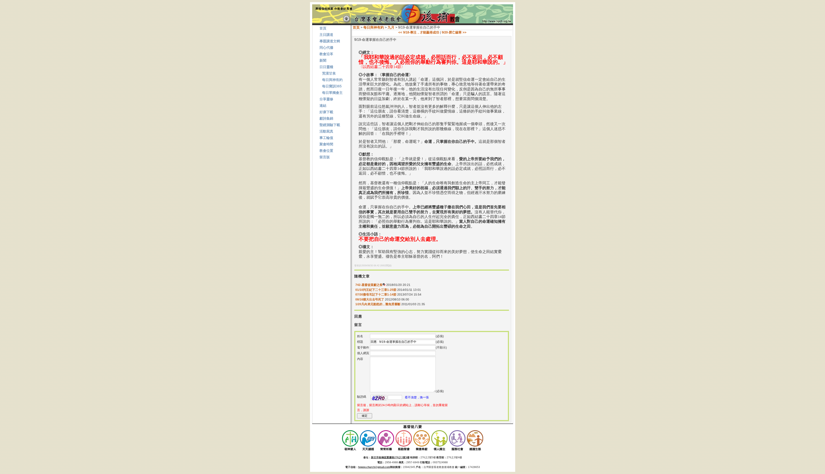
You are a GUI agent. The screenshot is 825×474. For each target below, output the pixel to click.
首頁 (356, 27)
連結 (322, 105)
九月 (391, 27)
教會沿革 (326, 54)
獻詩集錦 (326, 118)
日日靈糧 (326, 67)
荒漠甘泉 (327, 73)
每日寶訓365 (330, 86)
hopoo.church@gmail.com (374, 467)
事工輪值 (326, 138)
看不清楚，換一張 (417, 397)
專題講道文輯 (329, 41)
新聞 (322, 60)
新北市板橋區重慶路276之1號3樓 (390, 457)
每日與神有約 (373, 27)
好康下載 (326, 112)
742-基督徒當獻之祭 (369, 285)
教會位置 (326, 150)
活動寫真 (326, 131)
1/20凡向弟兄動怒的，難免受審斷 (377, 304)
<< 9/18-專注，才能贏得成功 (418, 32)
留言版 (324, 157)
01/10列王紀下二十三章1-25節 (375, 289)
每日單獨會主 (331, 92)
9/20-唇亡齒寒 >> (454, 32)
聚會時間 (326, 144)
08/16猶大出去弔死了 (369, 299)
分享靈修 (326, 99)
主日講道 (326, 35)
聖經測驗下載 (329, 125)
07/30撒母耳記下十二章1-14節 (375, 294)
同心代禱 (326, 47)
